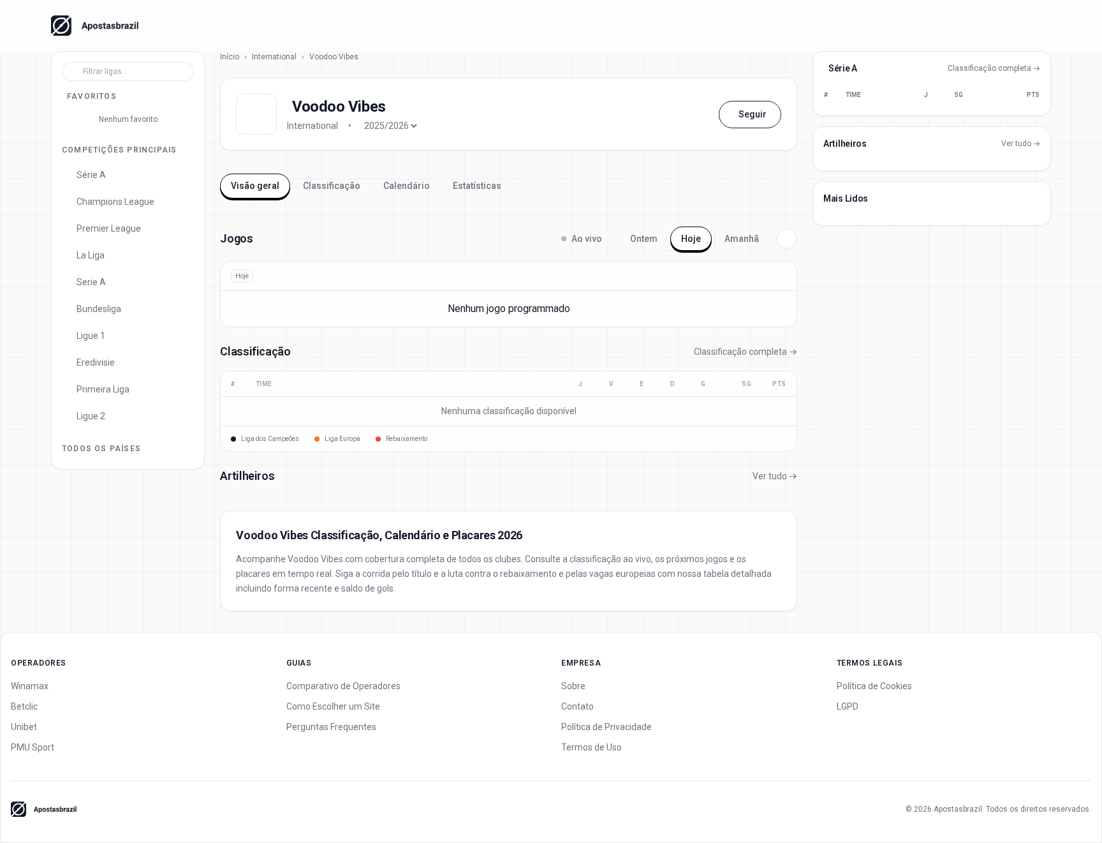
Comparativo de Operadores (343, 686)
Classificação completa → (745, 352)
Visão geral (255, 186)
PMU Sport (32, 747)
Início (229, 56)
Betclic (24, 706)
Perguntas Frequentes (331, 727)
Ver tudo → (775, 476)
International (274, 56)
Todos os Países (101, 448)
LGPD (847, 706)
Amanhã (741, 239)
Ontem (644, 239)
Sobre (573, 686)
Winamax (29, 686)
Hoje (691, 239)
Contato (577, 706)
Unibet (24, 727)
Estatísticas (477, 186)
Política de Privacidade (606, 727)
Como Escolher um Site (333, 706)
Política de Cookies (874, 686)
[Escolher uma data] (787, 238)
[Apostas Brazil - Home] (94, 25)
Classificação (331, 186)
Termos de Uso (591, 747)
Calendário (406, 186)
